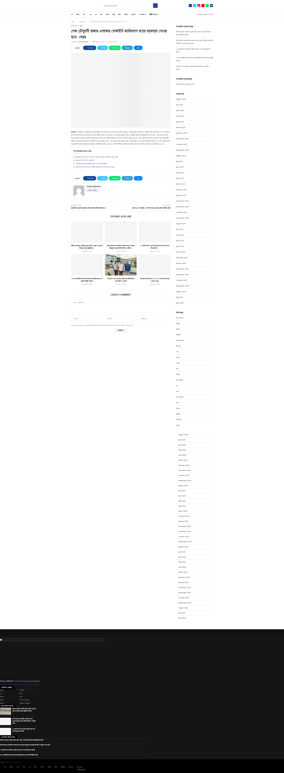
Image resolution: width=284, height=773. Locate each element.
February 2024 (181, 257)
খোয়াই (178, 357)
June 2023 (180, 303)
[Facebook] (190, 5)
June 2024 (180, 235)
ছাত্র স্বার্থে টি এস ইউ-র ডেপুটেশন (84, 160)
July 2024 (179, 229)
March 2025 (180, 184)
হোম (72, 14)
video (178, 323)
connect (142, 14)
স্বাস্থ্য (113, 14)
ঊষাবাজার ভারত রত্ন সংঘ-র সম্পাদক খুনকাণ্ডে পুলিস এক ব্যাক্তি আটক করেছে (96, 157)
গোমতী (178, 363)
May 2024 (180, 240)
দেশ (96, 14)
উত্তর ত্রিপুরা (179, 340)
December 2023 (182, 269)
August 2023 (181, 291)
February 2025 (181, 189)
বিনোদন (107, 14)
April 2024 (180, 246)
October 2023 (181, 280)
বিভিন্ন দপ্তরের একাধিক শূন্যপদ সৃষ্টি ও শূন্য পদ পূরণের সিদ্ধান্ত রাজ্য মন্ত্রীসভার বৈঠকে (21, 740)
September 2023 (182, 286)
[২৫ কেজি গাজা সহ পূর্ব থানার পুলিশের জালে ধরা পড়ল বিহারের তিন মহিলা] (155, 231)
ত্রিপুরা (77, 14)
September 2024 (182, 218)
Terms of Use (24, 700)
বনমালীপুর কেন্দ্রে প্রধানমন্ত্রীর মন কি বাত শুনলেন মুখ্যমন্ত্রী (91, 163)
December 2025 (182, 139)
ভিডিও (119, 14)
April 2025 (180, 178)
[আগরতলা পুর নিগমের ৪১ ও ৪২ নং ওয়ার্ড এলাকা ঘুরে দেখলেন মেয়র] (155, 265)
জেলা (84, 14)
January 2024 (181, 263)
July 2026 (179, 105)
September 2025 (182, 150)
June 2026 (180, 110)
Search (155, 5)
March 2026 (180, 127)
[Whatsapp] (207, 5)
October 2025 (181, 144)
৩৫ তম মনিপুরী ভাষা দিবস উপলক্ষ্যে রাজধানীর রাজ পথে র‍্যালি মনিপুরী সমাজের (19, 755)
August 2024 (181, 223)
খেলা (91, 14)
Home (73, 22)
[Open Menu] (211, 5)
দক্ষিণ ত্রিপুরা (179, 380)
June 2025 (180, 167)
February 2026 (181, 133)
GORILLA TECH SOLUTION (12, 762)
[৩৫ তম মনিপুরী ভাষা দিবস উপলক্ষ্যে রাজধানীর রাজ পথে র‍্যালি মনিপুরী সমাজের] (87, 265)
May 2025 (180, 172)
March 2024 (180, 252)
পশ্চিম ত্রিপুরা (179, 397)
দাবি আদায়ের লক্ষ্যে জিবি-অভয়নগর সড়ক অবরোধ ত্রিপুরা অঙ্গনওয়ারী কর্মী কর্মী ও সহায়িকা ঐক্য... (24, 721)
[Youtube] (203, 5)
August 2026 (181, 99)
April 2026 (180, 122)
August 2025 (181, 156)
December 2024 (182, 201)
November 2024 (182, 206)
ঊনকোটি (178, 346)
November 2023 (182, 274)
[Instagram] (198, 5)
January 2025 (181, 195)
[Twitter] (194, 5)
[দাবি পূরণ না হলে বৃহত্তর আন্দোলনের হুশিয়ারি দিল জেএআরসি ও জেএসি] (121, 265)
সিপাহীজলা (179, 419)
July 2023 (179, 297)
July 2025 (179, 161)
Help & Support (24, 703)
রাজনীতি (178, 414)
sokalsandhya (83, 42)
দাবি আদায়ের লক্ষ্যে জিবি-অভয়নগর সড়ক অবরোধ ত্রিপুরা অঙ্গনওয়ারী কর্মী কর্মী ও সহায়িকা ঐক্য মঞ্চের (25, 745)
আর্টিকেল (126, 14)
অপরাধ (178, 329)
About (133, 14)
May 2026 (180, 116)
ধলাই (177, 391)
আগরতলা (21, 690)
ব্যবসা (20, 696)
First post (82, 22)
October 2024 (181, 212)
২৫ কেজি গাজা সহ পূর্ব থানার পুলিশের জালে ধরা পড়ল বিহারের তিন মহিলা (17, 750)
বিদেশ (101, 14)
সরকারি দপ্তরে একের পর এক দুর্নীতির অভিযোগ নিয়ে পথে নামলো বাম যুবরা (95, 167)
